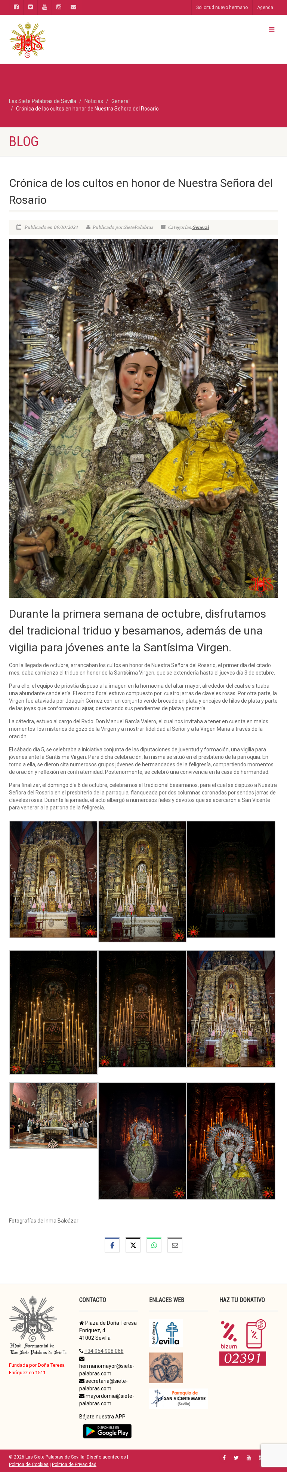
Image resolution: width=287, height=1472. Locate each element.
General (200, 227)
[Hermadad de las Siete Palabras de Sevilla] (73, 39)
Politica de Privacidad (74, 1464)
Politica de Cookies (29, 1464)
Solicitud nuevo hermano (222, 7)
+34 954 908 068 (104, 1351)
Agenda (265, 7)
